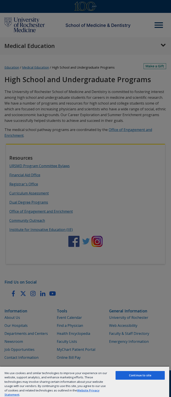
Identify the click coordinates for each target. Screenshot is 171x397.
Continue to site (140, 375)
